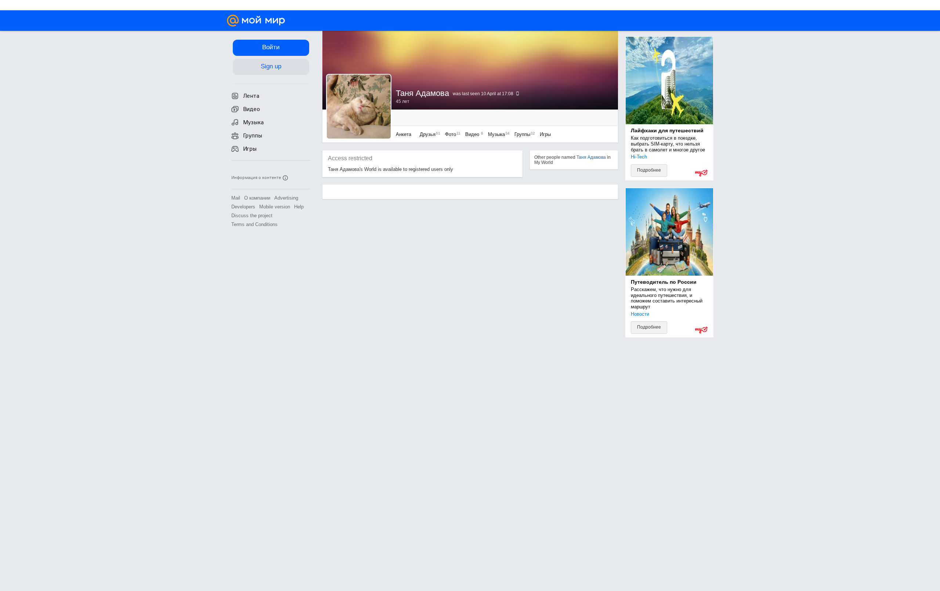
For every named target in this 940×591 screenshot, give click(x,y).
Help (299, 206)
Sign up (271, 66)
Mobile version (274, 206)
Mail (235, 198)
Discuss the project (251, 215)
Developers (243, 206)
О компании (257, 198)
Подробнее (649, 170)
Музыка (497, 134)
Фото (451, 134)
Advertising (286, 198)
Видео (473, 134)
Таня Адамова (591, 157)
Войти (271, 47)
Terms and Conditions (254, 224)
